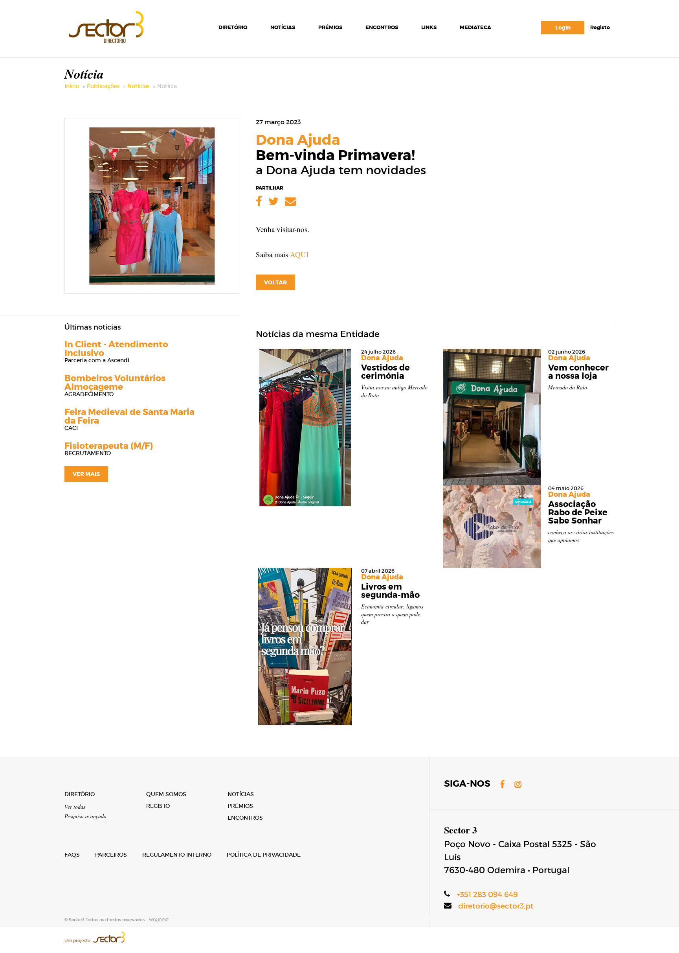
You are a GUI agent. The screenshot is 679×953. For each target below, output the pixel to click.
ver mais (86, 473)
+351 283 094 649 (487, 894)
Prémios (330, 27)
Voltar (275, 282)
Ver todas (74, 806)
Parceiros (111, 854)
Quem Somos (166, 794)
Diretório (232, 27)
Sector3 (105, 25)
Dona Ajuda (298, 140)
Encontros (381, 27)
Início (71, 86)
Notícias (282, 27)
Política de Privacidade (264, 854)
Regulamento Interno (176, 854)
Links (429, 27)
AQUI (299, 254)
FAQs (72, 854)
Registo (600, 27)
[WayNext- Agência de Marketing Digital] (157, 919)
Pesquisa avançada (85, 816)
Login (563, 27)
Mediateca (475, 27)
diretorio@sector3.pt (496, 906)
